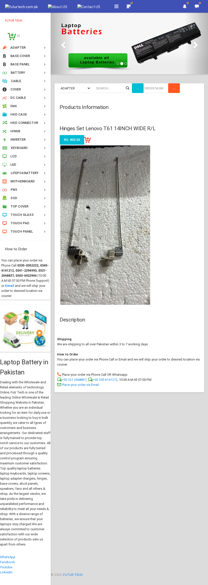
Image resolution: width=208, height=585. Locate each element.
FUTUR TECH (73, 575)
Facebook (7, 562)
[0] (18, 35)
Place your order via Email (80, 385)
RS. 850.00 (72, 140)
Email (9, 286)
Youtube (6, 567)
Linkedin (6, 572)
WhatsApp (7, 557)
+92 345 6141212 (105, 380)
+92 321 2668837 (74, 380)
